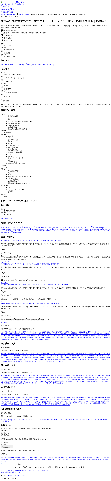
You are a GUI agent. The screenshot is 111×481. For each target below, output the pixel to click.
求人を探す (4, 4)
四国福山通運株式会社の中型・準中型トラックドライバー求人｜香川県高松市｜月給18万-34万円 (31, 240)
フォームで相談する (19, 64)
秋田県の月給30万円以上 (24, 459)
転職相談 (3, 472)
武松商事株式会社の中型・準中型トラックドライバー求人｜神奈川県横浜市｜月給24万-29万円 (30, 264)
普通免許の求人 (64, 457)
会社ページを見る (6, 218)
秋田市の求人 (26, 457)
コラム (22, 4)
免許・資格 (13, 470)
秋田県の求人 (17, 457)
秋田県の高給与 (12, 459)
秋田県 (21, 14)
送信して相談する (7, 447)
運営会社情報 (10, 472)
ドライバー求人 (12, 14)
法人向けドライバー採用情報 (39, 470)
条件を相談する (32, 64)
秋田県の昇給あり (94, 459)
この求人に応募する (7, 64)
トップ (3, 14)
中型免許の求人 (99, 457)
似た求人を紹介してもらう (45, 64)
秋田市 (27, 14)
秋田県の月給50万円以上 (70, 459)
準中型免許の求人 (88, 457)
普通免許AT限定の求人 (76, 457)
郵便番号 (3, 442)
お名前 (3, 430)
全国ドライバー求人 (7, 457)
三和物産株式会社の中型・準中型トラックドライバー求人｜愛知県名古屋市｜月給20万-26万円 (30, 303)
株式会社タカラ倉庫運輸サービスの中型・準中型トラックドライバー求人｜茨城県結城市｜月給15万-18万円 (34, 284)
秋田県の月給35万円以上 (40, 459)
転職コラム (26, 470)
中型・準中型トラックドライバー (40, 457)
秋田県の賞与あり (83, 459)
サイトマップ (19, 472)
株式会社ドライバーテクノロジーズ (19, 475)
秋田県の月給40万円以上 (55, 459)
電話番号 (3, 434)
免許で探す (11, 4)
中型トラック (55, 457)
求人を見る (4, 262)
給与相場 (17, 4)
